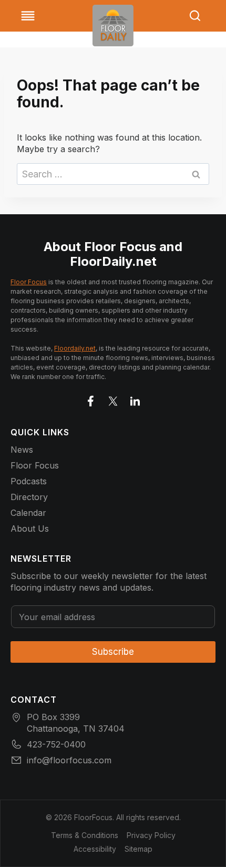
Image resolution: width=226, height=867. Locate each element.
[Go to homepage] (113, 25)
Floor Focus (29, 282)
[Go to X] (113, 399)
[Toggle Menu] (28, 16)
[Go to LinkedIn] (135, 399)
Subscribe (113, 651)
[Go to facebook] (91, 399)
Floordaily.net (75, 348)
